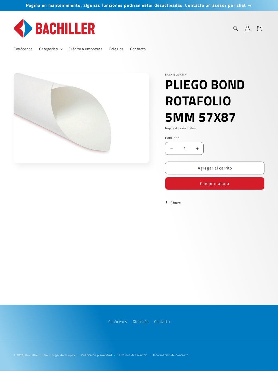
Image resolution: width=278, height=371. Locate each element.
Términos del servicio (132, 355)
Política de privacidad (96, 355)
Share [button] (175, 203)
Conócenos (117, 321)
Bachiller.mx (34, 355)
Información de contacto (171, 355)
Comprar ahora (214, 183)
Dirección (141, 321)
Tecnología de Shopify (60, 355)
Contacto (162, 321)
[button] (50, 49)
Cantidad (172, 137)
